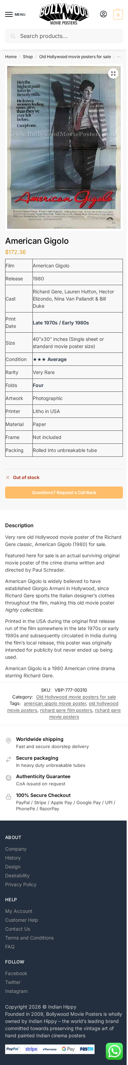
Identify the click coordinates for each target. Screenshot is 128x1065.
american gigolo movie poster (55, 703)
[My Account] (103, 14)
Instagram (16, 991)
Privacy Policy (21, 884)
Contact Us (17, 929)
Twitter (12, 982)
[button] (117, 14)
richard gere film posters (66, 710)
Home (11, 56)
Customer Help (21, 920)
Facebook (16, 973)
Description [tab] (19, 525)
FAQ (10, 946)
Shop (28, 56)
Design (12, 866)
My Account (18, 911)
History (13, 858)
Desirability (17, 875)
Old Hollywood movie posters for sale (75, 56)
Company (16, 849)
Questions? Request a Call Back (64, 492)
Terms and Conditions (29, 938)
